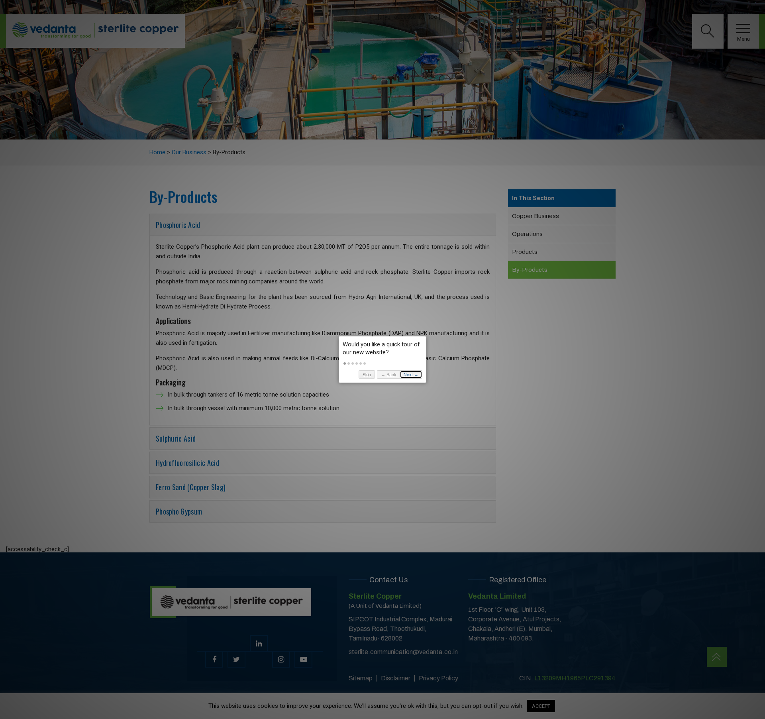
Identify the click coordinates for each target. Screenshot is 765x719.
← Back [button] (388, 374)
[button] (344, 363)
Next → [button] (411, 374)
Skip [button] (367, 374)
